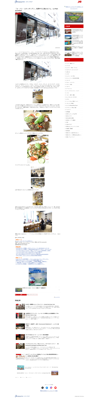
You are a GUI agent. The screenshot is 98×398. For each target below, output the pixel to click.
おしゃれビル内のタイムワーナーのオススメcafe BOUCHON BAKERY (32, 254)
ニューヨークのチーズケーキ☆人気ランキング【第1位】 (29, 251)
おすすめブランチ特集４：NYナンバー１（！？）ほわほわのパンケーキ (32, 248)
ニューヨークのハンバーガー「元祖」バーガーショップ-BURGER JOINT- (33, 250)
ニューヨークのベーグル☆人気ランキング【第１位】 (28, 253)
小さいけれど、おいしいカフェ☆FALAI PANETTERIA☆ (29, 255)
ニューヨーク (18, 294)
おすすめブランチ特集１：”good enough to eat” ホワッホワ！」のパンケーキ (33, 249)
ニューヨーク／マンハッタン (32, 294)
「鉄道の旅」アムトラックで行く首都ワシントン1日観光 (29, 262)
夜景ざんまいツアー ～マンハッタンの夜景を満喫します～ (29, 260)
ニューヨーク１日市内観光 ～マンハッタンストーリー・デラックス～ (32, 259)
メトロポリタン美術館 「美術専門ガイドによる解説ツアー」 (30, 264)
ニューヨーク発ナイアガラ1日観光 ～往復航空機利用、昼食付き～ (31, 261)
